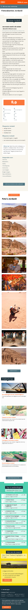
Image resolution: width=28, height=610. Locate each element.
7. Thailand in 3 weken (10, 526)
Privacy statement (10, 596)
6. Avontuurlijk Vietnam (11, 521)
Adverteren (3, 594)
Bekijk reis (7, 580)
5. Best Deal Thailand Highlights (12, 516)
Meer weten (18, 603)
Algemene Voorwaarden (19, 594)
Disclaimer (17, 596)
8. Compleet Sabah (9, 531)
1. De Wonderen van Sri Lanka (12, 495)
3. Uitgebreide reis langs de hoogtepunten (11, 505)
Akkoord (6, 607)
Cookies (22, 596)
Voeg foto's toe (14, 195)
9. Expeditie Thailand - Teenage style (12, 536)
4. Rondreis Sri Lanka (10, 511)
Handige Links (10, 594)
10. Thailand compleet (10, 542)
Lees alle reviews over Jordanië (14, 184)
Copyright (3, 596)
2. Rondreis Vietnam (10, 500)
